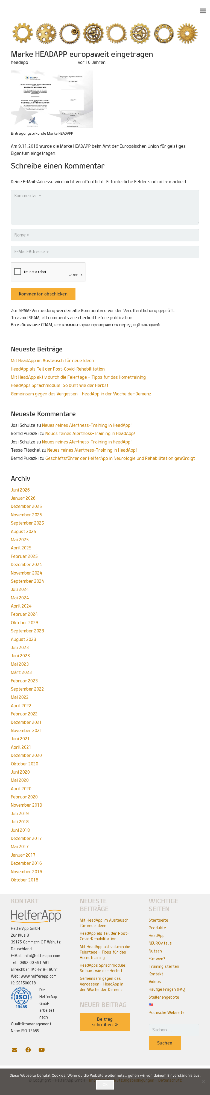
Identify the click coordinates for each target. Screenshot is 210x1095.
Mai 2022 (20, 697)
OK (105, 1084)
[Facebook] (31, 1050)
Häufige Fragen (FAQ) (167, 989)
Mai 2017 (20, 846)
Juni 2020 (20, 772)
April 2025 (21, 548)
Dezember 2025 (26, 506)
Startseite (158, 920)
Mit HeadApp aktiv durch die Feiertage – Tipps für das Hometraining (78, 377)
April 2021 (21, 747)
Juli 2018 (20, 821)
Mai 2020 (20, 780)
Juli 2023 (20, 647)
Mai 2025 (20, 539)
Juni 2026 (20, 490)
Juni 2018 (20, 830)
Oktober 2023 (24, 622)
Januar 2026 (23, 498)
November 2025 (26, 514)
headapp (19, 62)
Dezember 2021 (26, 722)
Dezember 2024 (26, 564)
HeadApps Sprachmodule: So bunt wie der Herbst (60, 385)
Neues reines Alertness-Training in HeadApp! (87, 425)
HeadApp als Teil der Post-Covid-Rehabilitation (58, 369)
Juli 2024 (20, 589)
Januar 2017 (23, 855)
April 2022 (21, 705)
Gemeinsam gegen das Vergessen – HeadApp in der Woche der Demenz (81, 393)
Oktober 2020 (24, 763)
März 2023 (21, 672)
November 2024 (26, 573)
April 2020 (21, 788)
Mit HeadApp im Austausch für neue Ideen (52, 360)
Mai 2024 (20, 597)
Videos (155, 981)
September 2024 (27, 581)
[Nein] (203, 1081)
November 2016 (26, 871)
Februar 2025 (24, 556)
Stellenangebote (164, 997)
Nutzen (155, 951)
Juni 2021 (20, 738)
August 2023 (23, 639)
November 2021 (26, 730)
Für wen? (157, 958)
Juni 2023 (20, 655)
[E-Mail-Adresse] (18, 1050)
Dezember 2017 (26, 838)
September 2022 (27, 689)
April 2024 (21, 606)
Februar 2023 (24, 680)
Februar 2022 (24, 714)
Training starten (164, 966)
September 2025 (27, 523)
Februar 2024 (24, 614)
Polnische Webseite (167, 1012)
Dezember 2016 (26, 863)
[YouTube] (45, 1050)
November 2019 (26, 805)
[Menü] (203, 11)
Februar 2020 (24, 797)
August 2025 (23, 531)
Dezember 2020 (26, 755)
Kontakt (156, 974)
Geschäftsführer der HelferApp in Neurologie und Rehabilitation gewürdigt (120, 458)
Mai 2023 (20, 664)
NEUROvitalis (160, 943)
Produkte (157, 927)
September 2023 (27, 631)
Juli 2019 (20, 813)
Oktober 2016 (24, 880)
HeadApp (157, 935)
